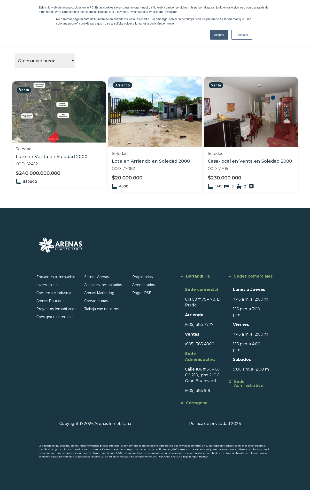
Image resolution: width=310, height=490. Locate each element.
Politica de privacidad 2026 (215, 423)
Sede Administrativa (248, 383)
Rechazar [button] (241, 35)
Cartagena (196, 403)
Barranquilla (198, 276)
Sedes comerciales (253, 276)
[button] (203, 278)
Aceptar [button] (219, 35)
